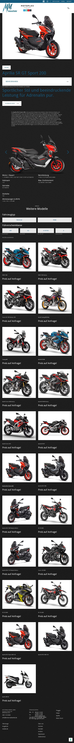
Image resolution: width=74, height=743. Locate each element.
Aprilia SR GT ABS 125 (43, 654)
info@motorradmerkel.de (9, 717)
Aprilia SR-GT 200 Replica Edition (10, 528)
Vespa (58, 713)
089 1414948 (6, 715)
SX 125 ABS (41, 528)
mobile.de (5, 729)
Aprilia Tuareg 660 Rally (43, 317)
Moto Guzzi (59, 718)
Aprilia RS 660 (41, 359)
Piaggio (58, 710)
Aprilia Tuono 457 (6, 443)
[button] (68, 8)
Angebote (5, 726)
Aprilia (58, 715)
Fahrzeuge (5, 723)
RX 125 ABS (41, 612)
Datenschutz (42, 736)
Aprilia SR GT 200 (42, 486)
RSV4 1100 (4, 275)
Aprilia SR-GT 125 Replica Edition (10, 570)
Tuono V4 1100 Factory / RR (9, 317)
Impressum (41, 734)
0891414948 (55, 1)
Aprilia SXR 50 (5, 696)
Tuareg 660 (5, 359)
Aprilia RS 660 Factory (43, 401)
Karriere (40, 726)
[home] (9, 8)
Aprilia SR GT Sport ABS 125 (9, 654)
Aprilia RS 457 (41, 443)
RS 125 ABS (5, 612)
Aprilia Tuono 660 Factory (8, 401)
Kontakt (40, 729)
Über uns (40, 723)
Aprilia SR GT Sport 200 (7, 486)
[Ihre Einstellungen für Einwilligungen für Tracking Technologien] (70, 739)
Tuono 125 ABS (42, 570)
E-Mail (63, 1)
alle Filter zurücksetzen (8, 237)
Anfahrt (69, 1)
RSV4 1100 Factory (42, 275)
